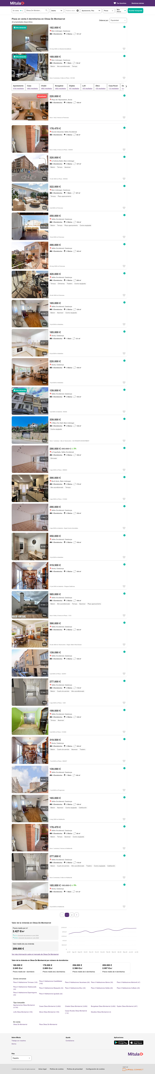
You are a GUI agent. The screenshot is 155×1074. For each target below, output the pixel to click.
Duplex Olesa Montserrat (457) (127, 1006)
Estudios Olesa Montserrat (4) (101, 1012)
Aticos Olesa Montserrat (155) (49, 1012)
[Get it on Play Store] (121, 1043)
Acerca (14, 1044)
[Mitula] (17, 3)
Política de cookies (57, 1069)
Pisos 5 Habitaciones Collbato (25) (128, 988)
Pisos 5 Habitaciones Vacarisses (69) (77, 982)
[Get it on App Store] (136, 1042)
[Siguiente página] (77, 915)
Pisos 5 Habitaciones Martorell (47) (128, 982)
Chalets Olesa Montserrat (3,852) (76, 1006)
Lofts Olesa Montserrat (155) (23, 1012)
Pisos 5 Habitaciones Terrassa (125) (25, 982)
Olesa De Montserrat (20, 1024)
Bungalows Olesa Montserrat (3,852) (103, 1006)
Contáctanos (70, 1041)
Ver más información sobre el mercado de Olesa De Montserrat (35, 954)
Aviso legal (42, 1069)
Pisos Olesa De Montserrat (48, 1024)
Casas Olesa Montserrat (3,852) (50, 1006)
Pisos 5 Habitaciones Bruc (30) (75, 988)
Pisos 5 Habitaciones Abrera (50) (102, 982)
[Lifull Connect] (133, 1070)
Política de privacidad (75, 1069)
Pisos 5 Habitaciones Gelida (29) (102, 988)
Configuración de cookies (95, 1069)
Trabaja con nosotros (19, 1041)
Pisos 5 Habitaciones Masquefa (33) (51, 988)
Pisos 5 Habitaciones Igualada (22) (51, 994)
